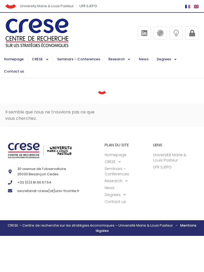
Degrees (164, 59)
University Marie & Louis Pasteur (47, 5)
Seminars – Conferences (78, 59)
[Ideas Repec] (176, 33)
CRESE (37, 59)
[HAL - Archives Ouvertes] (160, 33)
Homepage (14, 59)
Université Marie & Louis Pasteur (169, 157)
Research (116, 59)
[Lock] (192, 33)
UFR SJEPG (88, 5)
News (143, 59)
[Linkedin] (144, 33)
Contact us (14, 71)
